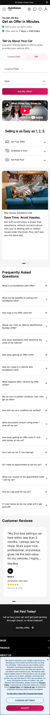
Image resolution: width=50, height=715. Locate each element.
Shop (3, 640)
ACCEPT (25, 708)
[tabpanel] (25, 215)
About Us (5, 655)
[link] (13, 10)
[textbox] (25, 69)
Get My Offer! (25, 91)
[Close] (48, 659)
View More (13, 563)
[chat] (35, 9)
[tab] (14, 57)
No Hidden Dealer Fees (24, 2)
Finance (5, 647)
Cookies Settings (25, 700)
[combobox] (25, 80)
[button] (29, 9)
